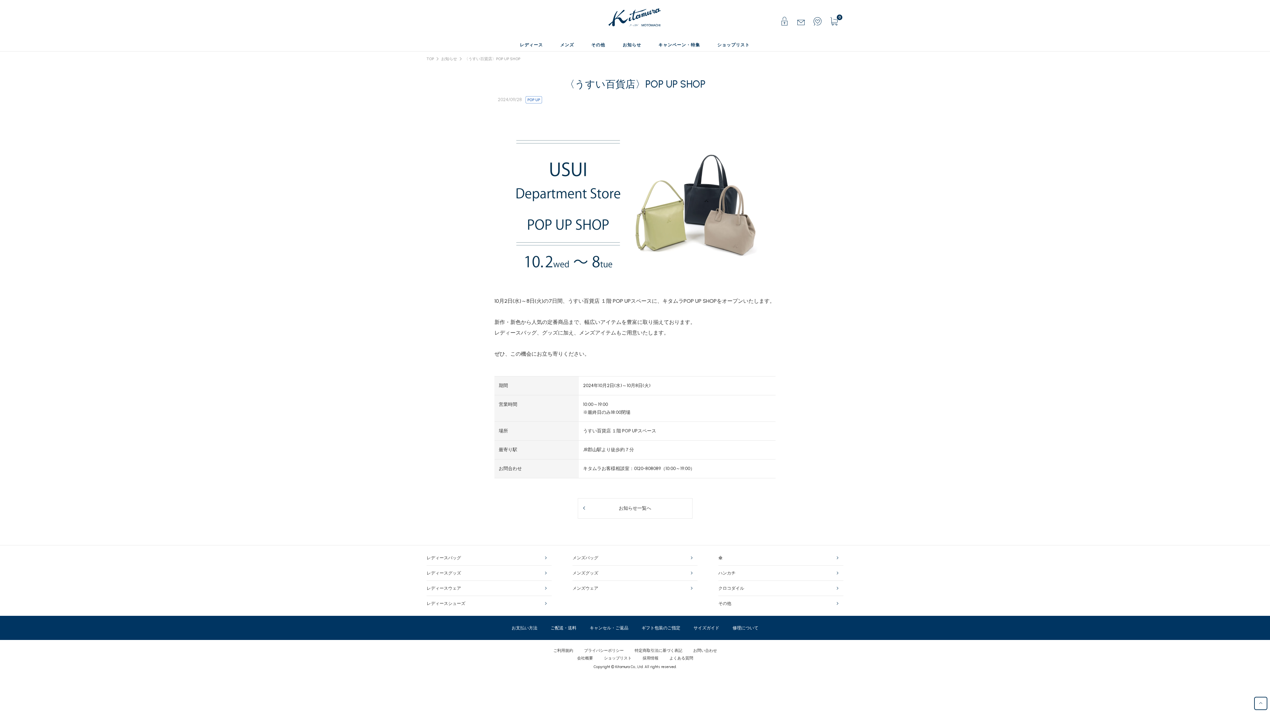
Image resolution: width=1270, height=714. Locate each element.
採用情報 (650, 658)
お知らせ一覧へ (635, 508)
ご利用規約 (563, 650)
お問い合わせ (705, 650)
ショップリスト (618, 658)
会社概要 (585, 658)
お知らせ (449, 59)
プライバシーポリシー (604, 650)
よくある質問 (681, 658)
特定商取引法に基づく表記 (658, 650)
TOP (430, 59)
